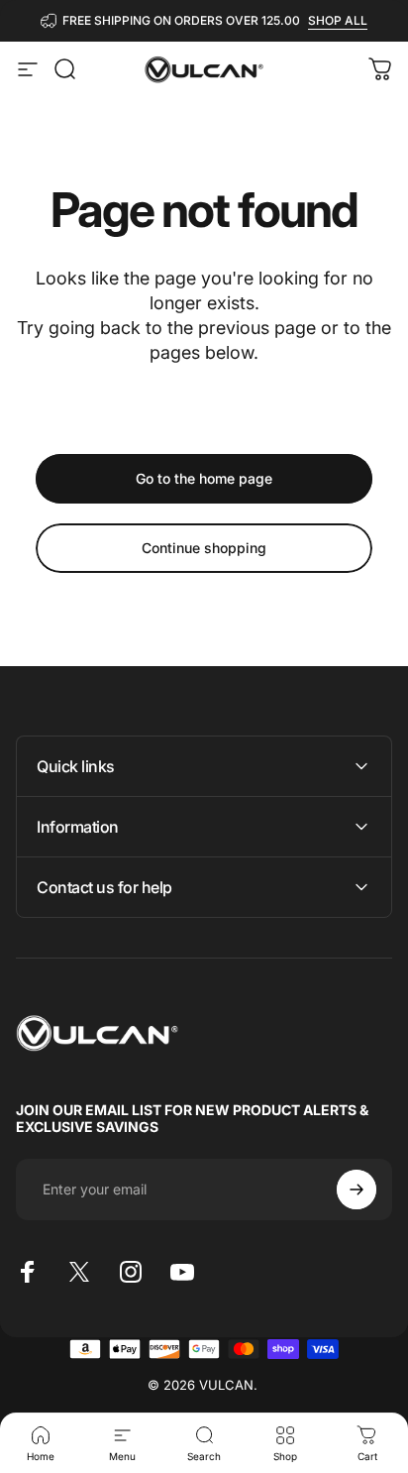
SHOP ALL (337, 20)
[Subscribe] (356, 1189)
